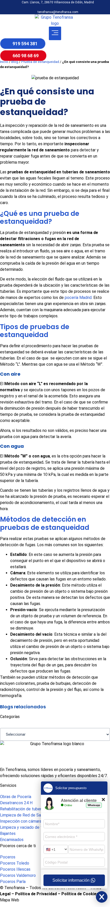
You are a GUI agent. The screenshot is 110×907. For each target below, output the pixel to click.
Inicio (4, 62)
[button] (55, 33)
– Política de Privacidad (33, 893)
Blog (14, 62)
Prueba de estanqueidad (40, 62)
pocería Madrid (78, 297)
